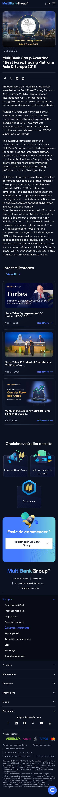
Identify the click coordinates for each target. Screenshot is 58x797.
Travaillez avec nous (30, 588)
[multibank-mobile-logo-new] (15, 3)
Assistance (38, 579)
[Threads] (49, 723)
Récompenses (12, 633)
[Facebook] (8, 723)
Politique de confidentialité (15, 745)
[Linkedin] (16, 723)
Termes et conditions (14, 749)
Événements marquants (17, 627)
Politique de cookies (42, 745)
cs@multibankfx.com (29, 717)
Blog (7, 645)
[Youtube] (41, 723)
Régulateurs (11, 616)
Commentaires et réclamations (29, 583)
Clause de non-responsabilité (18, 752)
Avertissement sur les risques (18, 756)
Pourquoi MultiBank (15, 605)
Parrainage (10, 650)
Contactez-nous (20, 579)
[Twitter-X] (33, 723)
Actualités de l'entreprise (18, 639)
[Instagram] (24, 723)
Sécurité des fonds (15, 622)
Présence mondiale (14, 610)
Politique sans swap (45, 756)
